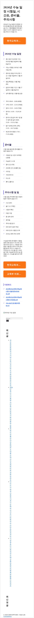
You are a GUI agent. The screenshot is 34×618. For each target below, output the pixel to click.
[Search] (7, 321)
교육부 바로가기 (15, 274)
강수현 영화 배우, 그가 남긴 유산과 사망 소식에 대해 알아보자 (11, 362)
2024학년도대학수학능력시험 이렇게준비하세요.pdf (14, 291)
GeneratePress (7, 616)
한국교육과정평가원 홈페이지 (16, 41)
